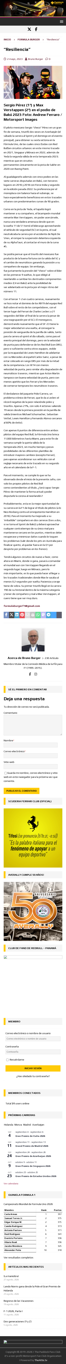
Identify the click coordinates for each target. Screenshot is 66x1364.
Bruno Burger (35, 58)
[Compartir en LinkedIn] (17, 615)
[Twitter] (29, 29)
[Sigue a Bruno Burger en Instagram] (34, 674)
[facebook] (36, 29)
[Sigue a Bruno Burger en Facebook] (30, 674)
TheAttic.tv (40, 1360)
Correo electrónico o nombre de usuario (28, 1033)
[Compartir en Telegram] (48, 615)
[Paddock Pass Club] (33, 15)
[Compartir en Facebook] (6, 615)
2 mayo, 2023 (15, 58)
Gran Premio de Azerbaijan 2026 (33, 1156)
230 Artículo (51, 658)
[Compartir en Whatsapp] (38, 615)
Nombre (8, 740)
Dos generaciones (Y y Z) (18, 1321)
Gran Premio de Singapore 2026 (32, 1166)
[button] (61, 21)
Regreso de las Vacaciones (19, 1300)
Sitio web (9, 762)
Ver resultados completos (18, 1257)
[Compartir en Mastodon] (43, 615)
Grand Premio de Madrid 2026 (31, 1146)
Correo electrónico (14, 751)
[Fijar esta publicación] (22, 615)
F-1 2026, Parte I (13, 1311)
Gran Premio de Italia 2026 (30, 1136)
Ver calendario (11, 1183)
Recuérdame (16, 1059)
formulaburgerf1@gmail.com (22, 605)
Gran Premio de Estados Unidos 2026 (35, 1176)
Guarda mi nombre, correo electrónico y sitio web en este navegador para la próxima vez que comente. (31, 777)
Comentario (10, 712)
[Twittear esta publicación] (11, 615)
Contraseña (12, 1046)
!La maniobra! (11, 1276)
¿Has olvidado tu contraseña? (33, 1076)
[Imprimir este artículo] (32, 615)
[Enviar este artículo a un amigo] (27, 615)
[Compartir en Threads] (59, 615)
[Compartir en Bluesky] (53, 615)
